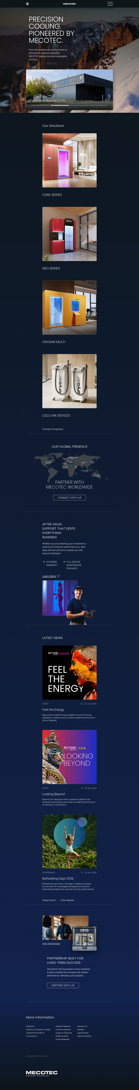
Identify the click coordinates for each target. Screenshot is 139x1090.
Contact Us (82, 1026)
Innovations (31, 1036)
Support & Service (64, 1033)
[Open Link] (106, 100)
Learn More (49, 576)
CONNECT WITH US (69, 497)
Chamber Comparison (52, 429)
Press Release (67, 900)
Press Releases (62, 1039)
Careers (80, 1029)
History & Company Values (38, 1029)
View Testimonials (51, 943)
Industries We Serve (35, 1033)
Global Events (49, 900)
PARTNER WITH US (62, 985)
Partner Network (63, 1029)
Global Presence (63, 1026)
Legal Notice (83, 1033)
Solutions (30, 1026)
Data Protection (84, 1036)
